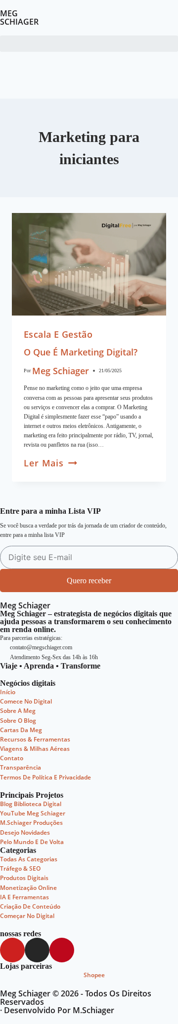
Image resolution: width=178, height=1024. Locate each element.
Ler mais (50, 463)
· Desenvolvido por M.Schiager (57, 1010)
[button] (89, 43)
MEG (9, 13)
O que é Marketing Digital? (80, 352)
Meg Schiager (60, 371)
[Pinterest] (61, 950)
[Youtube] (12, 950)
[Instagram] (37, 950)
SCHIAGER (19, 21)
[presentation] (89, 264)
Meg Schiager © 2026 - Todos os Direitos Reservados (75, 997)
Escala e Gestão (58, 334)
